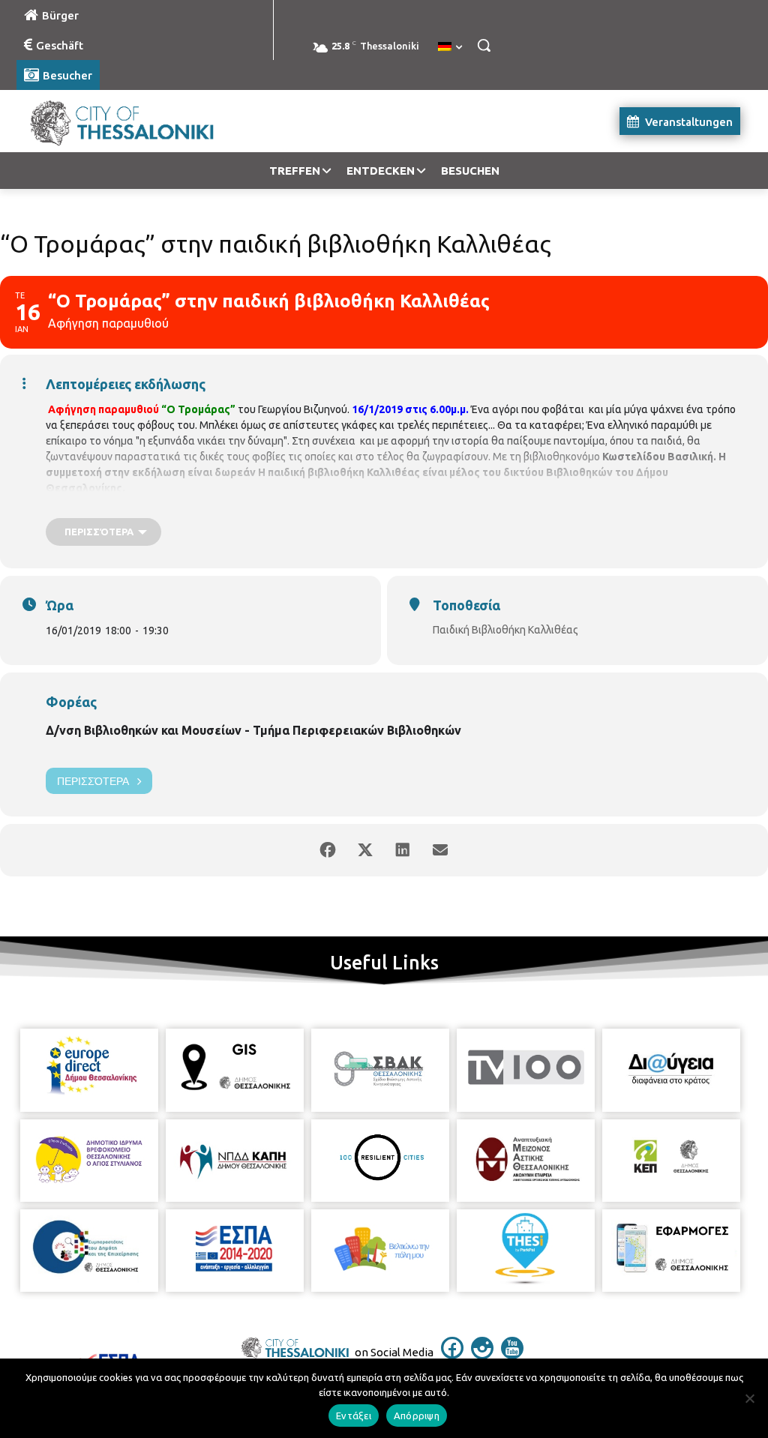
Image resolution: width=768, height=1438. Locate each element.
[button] (483, 44)
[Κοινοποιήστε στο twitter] (365, 850)
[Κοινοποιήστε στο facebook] (327, 850)
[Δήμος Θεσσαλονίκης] (105, 121)
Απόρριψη (417, 1415)
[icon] (452, 1355)
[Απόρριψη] (749, 1398)
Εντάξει (353, 1415)
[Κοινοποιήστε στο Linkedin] (403, 850)
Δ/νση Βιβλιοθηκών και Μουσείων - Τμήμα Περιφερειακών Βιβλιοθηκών (253, 730)
